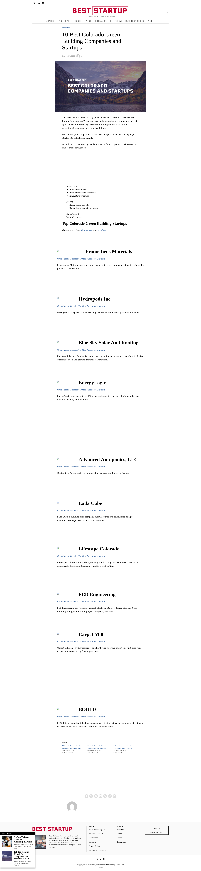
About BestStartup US (97, 829)
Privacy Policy (94, 846)
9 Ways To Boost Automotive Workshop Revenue (23, 839)
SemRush (102, 230)
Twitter (82, 258)
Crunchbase (87, 230)
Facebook (91, 258)
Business (120, 829)
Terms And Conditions (97, 850)
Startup (119, 838)
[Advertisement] (100, 168)
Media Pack (93, 838)
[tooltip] (34, 3)
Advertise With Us (96, 834)
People (119, 834)
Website (74, 258)
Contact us (93, 842)
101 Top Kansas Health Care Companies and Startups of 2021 (21, 855)
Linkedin (101, 258)
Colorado (66, 28)
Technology (121, 842)
